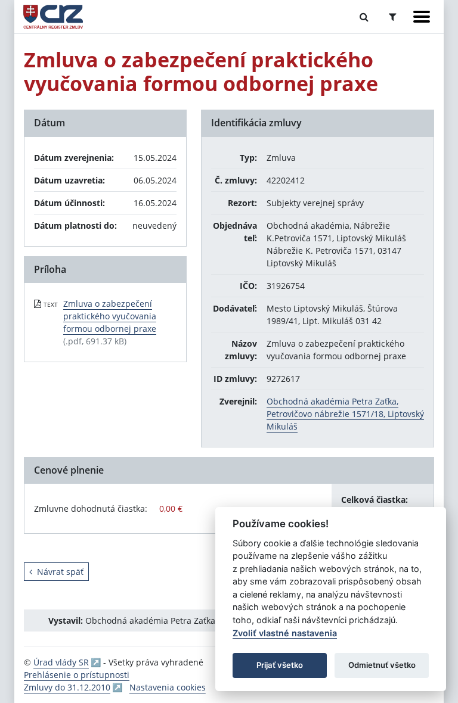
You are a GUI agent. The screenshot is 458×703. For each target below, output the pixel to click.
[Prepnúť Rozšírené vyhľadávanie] (392, 16)
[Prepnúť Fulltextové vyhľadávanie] (364, 16)
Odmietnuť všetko (382, 665)
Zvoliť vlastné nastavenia (285, 633)
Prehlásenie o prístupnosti (76, 674)
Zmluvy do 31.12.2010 (67, 687)
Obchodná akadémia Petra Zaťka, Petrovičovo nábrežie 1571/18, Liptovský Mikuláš (345, 414)
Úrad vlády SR (61, 662)
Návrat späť (60, 571)
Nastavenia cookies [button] (167, 687)
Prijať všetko (279, 665)
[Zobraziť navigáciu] (421, 16)
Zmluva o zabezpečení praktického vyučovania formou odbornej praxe (109, 316)
